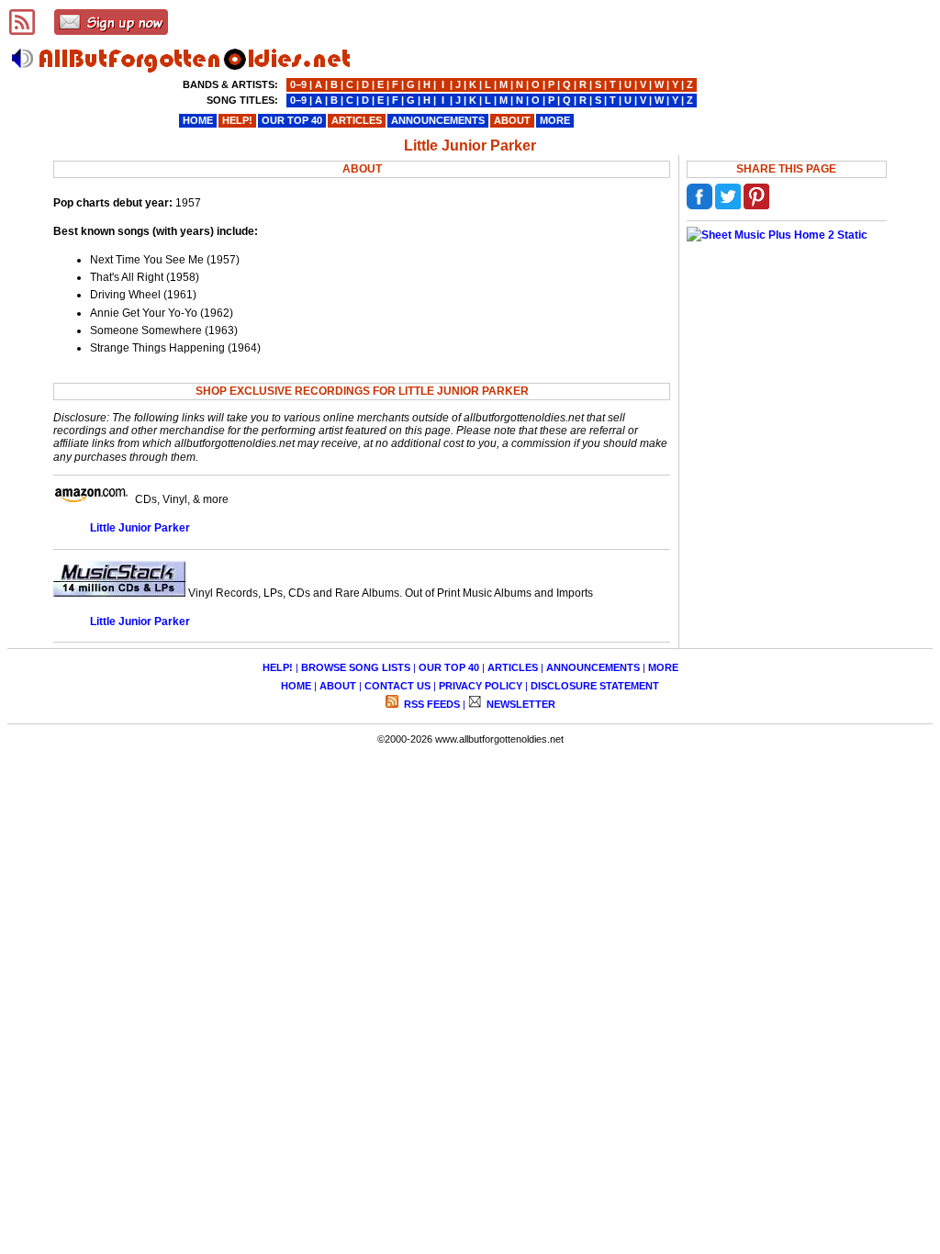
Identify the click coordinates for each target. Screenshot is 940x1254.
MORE (663, 667)
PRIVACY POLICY (480, 685)
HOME (296, 685)
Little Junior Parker (140, 527)
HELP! (278, 667)
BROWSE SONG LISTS (355, 667)
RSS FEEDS (430, 704)
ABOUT (337, 685)
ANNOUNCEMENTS (593, 667)
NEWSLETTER (519, 704)
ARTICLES (512, 667)
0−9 (298, 84)
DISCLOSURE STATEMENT (595, 685)
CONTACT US (397, 685)
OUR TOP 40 (449, 667)
